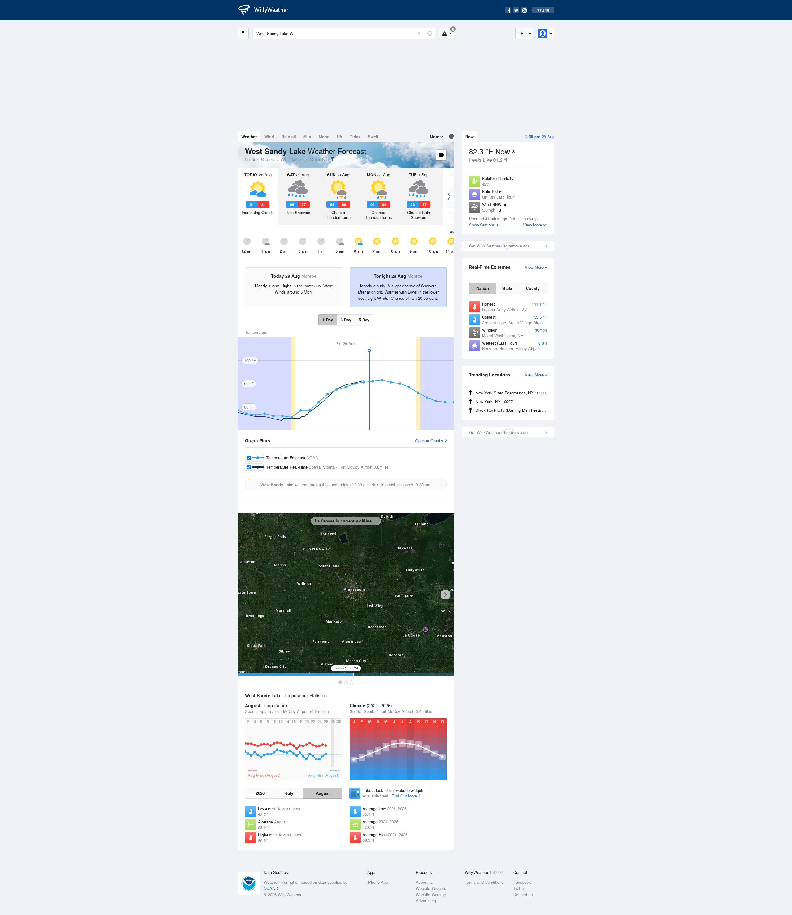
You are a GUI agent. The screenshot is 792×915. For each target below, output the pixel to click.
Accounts (424, 882)
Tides (355, 137)
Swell (373, 137)
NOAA (269, 888)
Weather (249, 137)
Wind (269, 137)
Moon (324, 137)
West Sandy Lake (332, 159)
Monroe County (308, 159)
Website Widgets (431, 888)
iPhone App (377, 882)
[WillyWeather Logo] (267, 10)
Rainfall (289, 137)
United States (260, 159)
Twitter (519, 888)
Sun (307, 137)
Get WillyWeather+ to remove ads (499, 246)
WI (283, 159)
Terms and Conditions (484, 882)
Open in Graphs (429, 441)
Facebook (522, 882)
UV (339, 137)
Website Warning (431, 894)
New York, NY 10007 (494, 401)
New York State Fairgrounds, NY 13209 (511, 393)
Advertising (426, 901)
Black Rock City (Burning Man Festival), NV (512, 410)
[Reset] (418, 33)
